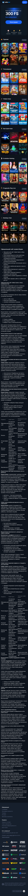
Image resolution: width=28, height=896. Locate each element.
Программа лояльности (7, 811)
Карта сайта (5, 827)
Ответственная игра (6, 823)
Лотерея (4, 814)
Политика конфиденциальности (9, 825)
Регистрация (14, 22)
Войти (24, 2)
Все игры (24, 69)
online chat (12, 835)
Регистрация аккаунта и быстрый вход (14, 255)
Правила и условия (6, 822)
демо (5, 53)
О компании (4, 809)
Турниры (4, 813)
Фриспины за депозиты (7, 816)
